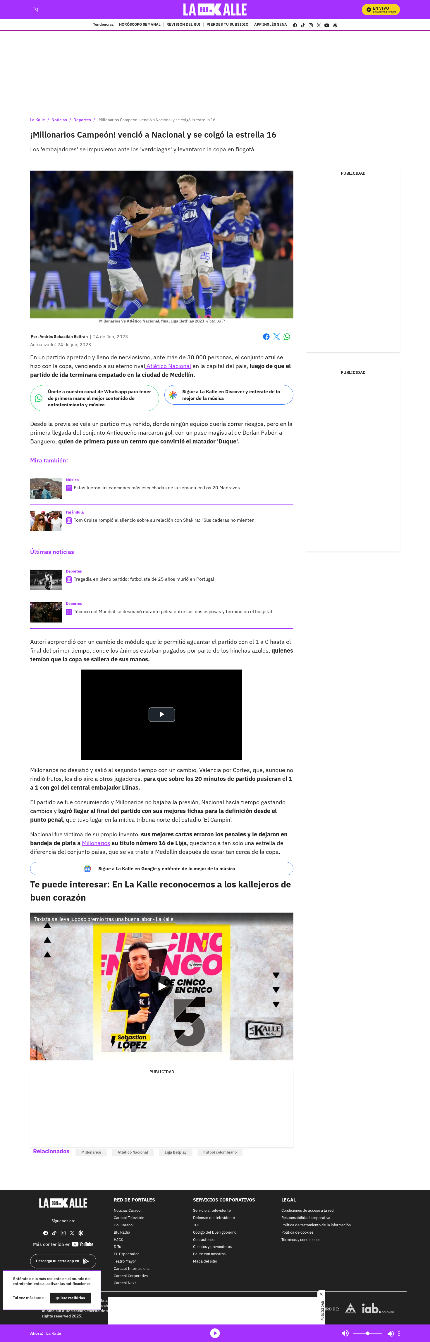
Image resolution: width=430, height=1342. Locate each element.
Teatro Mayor (125, 1261)
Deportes (82, 120)
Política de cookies (297, 1232)
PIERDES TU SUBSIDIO (227, 24)
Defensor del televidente (214, 1218)
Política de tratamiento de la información (316, 1225)
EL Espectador (126, 1254)
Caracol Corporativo (131, 1276)
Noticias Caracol (128, 1211)
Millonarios (96, 843)
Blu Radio (122, 1232)
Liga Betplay (176, 1152)
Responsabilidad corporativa (305, 1218)
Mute (345, 1333)
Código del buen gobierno (214, 1232)
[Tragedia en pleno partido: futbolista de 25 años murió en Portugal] (46, 580)
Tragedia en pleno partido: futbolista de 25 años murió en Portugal (144, 579)
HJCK (118, 1240)
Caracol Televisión (129, 1218)
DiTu (117, 1247)
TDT (196, 1225)
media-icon (215, 1333)
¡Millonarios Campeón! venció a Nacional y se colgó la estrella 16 (156, 120)
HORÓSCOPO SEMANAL (140, 24)
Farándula (75, 512)
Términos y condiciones (300, 1240)
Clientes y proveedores (212, 1247)
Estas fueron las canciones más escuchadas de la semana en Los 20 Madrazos (157, 487)
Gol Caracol (124, 1225)
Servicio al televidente (212, 1211)
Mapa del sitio (205, 1261)
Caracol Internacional (132, 1268)
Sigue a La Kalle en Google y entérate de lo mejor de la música (166, 868)
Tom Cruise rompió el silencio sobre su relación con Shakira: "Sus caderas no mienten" (165, 520)
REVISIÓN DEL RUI (183, 24)
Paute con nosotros (209, 1254)
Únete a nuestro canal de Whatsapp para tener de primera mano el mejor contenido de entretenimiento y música (99, 398)
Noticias (59, 120)
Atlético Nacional (168, 366)
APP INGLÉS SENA (270, 24)
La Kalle (37, 120)
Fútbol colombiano (220, 1152)
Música (72, 479)
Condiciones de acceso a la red (307, 1211)
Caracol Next (125, 1283)
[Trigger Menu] (35, 9)
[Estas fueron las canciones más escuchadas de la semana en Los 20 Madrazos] (46, 488)
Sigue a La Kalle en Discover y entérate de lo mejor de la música (231, 395)
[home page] (215, 9)
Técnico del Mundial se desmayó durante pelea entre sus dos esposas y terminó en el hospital (173, 611)
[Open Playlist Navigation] (399, 1333)
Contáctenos (203, 1240)
